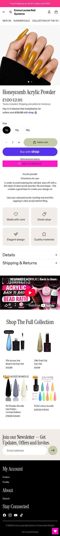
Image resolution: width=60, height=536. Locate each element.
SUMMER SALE (22, 20)
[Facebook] (4, 515)
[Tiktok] (21, 515)
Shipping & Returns (20, 263)
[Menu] (3, 12)
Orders (6, 477)
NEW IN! (6, 20)
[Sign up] (52, 450)
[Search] (10, 11)
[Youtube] (16, 515)
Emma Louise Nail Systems (24, 525)
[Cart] (56, 11)
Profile (6, 482)
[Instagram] (10, 515)
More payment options (30, 159)
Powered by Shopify (45, 525)
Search (6, 498)
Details (9, 255)
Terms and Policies (30, 532)
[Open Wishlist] (55, 531)
